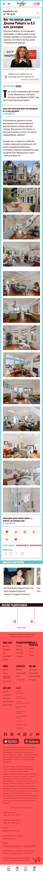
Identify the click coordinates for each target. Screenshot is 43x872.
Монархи (6, 646)
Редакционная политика (21, 712)
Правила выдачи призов (21, 717)
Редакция (19, 728)
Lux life (7, 688)
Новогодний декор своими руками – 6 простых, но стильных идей (17, 519)
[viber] (23, 554)
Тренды (31, 655)
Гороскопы (19, 653)
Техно (18, 676)
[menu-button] (4, 4)
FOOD (5, 666)
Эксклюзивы (7, 656)
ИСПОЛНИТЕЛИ (33, 673)
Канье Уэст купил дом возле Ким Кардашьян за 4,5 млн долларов (20, 110)
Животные (19, 649)
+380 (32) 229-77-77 (11, 815)
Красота (32, 648)
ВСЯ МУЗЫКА (33, 670)
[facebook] (11, 554)
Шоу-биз (7, 642)
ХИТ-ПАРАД (32, 680)
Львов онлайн (7, 705)
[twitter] (17, 554)
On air (32, 666)
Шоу (4, 653)
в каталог (21, 628)
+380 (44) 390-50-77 (12, 823)
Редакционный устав (21, 707)
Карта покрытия (8, 701)
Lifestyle (20, 666)
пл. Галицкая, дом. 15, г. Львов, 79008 (19, 846)
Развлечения (21, 642)
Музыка (5, 659)
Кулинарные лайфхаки (7, 677)
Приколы (19, 646)
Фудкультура (7, 681)
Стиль (31, 652)
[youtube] (38, 734)
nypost (18, 86)
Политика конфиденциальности (21, 702)
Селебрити (6, 649)
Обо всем (19, 670)
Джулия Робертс (22, 545)
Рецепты (5, 670)
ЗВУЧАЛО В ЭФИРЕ (34, 676)
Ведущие (6, 691)
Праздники (19, 656)
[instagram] (12, 734)
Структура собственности (21, 697)
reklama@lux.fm (10, 838)
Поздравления (21, 673)
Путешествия (20, 680)
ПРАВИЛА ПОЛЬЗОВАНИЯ (20, 692)
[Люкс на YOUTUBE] (9, 4)
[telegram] (5, 554)
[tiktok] (31, 734)
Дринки (5, 673)
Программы (6, 695)
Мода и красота (33, 643)
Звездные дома (9, 545)
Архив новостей (21, 724)
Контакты (19, 721)
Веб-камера (6, 698)
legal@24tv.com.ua (11, 830)
